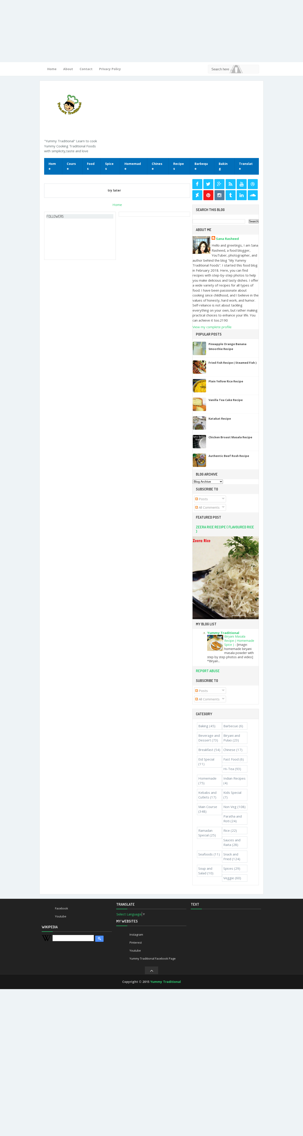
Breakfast (205, 749)
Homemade (132, 166)
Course (71, 166)
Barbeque (201, 166)
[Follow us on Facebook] (197, 184)
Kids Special (232, 792)
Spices (109, 166)
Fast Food (231, 759)
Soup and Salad (205, 870)
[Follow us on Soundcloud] (253, 195)
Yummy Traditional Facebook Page (153, 958)
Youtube (60, 916)
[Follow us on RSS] (231, 184)
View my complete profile (212, 327)
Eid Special (206, 759)
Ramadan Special (205, 832)
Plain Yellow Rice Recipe (226, 381)
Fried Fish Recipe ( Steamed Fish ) (232, 363)
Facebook (61, 908)
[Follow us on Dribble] (253, 184)
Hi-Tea (228, 769)
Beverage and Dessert (209, 737)
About (68, 69)
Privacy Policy (110, 69)
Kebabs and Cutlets (207, 794)
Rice (226, 830)
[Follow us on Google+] (219, 184)
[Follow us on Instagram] (219, 195)
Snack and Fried (230, 856)
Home (52, 69)
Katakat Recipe (220, 419)
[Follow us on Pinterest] (208, 195)
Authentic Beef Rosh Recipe (229, 456)
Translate (246, 166)
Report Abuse (208, 671)
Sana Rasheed (227, 238)
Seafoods (205, 854)
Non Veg (229, 806)
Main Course (207, 806)
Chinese (157, 166)
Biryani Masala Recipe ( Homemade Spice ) (239, 640)
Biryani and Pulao (231, 737)
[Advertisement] (133, 31)
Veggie (228, 878)
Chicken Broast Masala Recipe (230, 437)
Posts (203, 499)
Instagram (136, 934)
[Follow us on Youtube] (242, 184)
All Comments (209, 507)
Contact (86, 69)
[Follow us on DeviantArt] (197, 195)
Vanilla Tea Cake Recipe (226, 400)
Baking (223, 166)
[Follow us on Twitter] (208, 184)
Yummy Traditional (223, 632)
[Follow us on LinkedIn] (242, 195)
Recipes (178, 166)
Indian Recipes (234, 778)
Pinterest (136, 942)
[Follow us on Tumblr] (231, 195)
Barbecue (230, 726)
